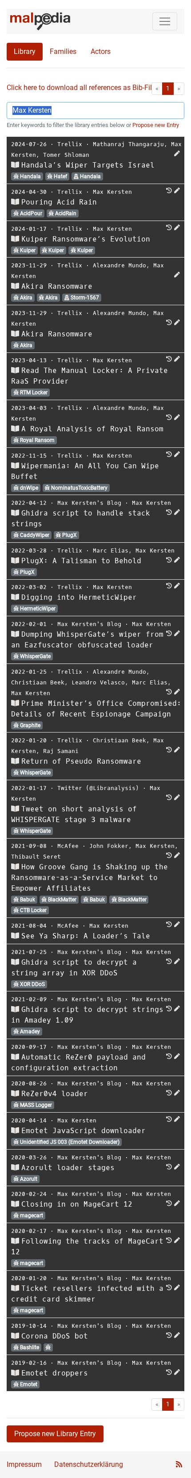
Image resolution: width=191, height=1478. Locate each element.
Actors (101, 51)
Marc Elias (110, 550)
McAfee (68, 846)
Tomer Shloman (66, 155)
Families (63, 51)
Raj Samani (61, 751)
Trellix (69, 144)
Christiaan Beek (37, 682)
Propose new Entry (155, 125)
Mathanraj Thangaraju (128, 144)
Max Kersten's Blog (89, 503)
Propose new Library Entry (55, 1433)
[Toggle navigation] (164, 21)
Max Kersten (112, 192)
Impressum (24, 1464)
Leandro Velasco (98, 682)
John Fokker (108, 846)
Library (25, 51)
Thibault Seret (36, 856)
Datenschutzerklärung (88, 1464)
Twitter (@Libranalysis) (98, 788)
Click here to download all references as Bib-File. (82, 87)
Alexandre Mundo (119, 265)
